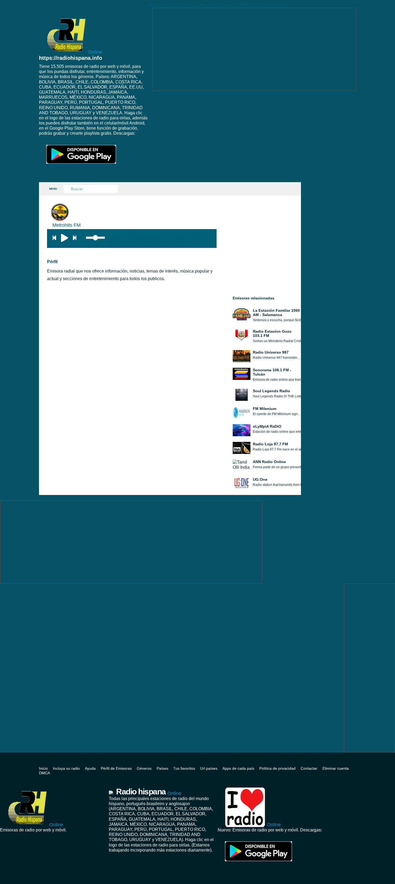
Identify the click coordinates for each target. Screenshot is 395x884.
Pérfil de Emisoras (116, 768)
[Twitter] (354, 763)
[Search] (67, 189)
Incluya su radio (66, 768)
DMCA (44, 773)
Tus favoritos (184, 768)
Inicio (43, 768)
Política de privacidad (277, 768)
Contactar (309, 768)
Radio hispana (148, 791)
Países (162, 768)
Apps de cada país (238, 768)
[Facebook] (346, 763)
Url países (208, 768)
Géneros (144, 768)
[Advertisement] (254, 49)
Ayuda (90, 768)
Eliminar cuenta (335, 768)
